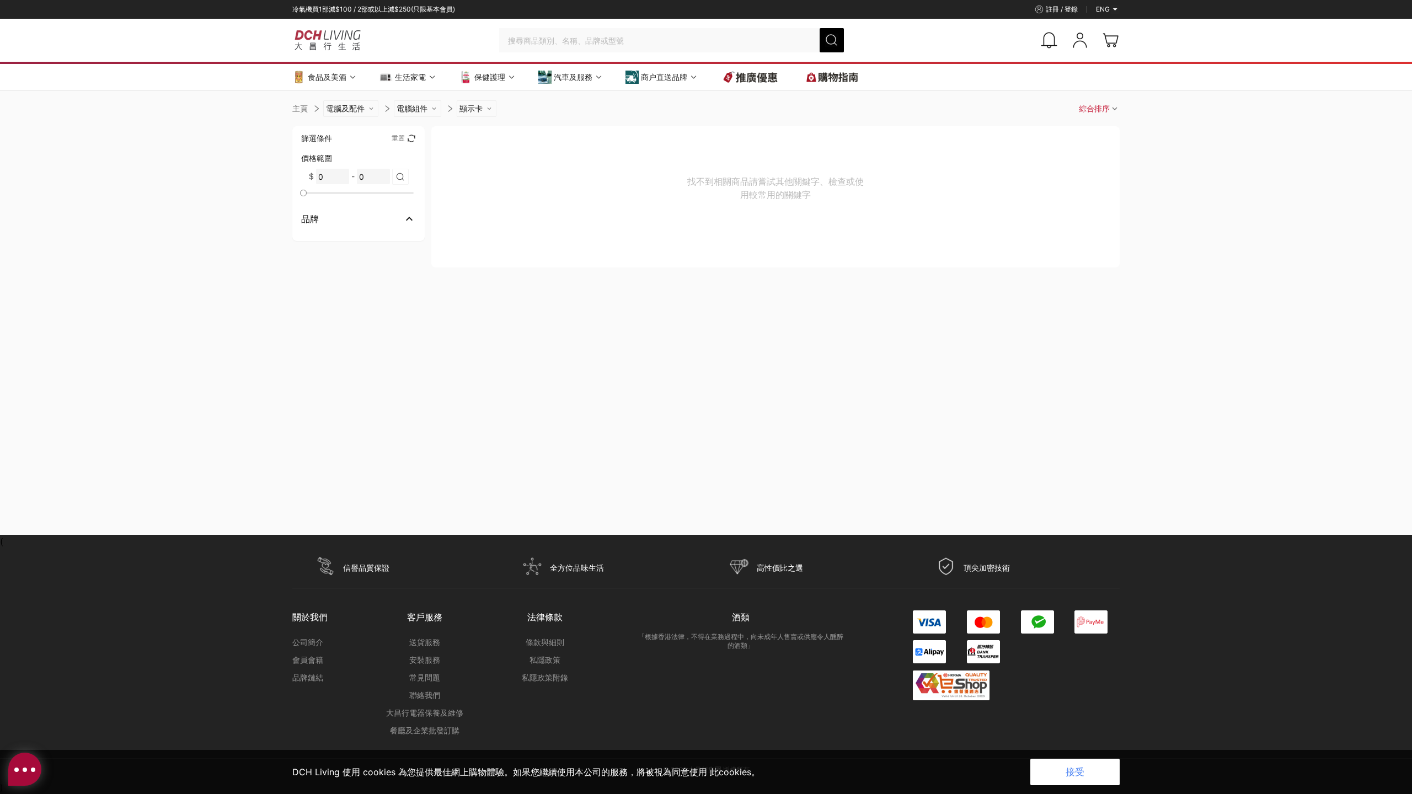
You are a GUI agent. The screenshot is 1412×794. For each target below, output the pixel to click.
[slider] (303, 193)
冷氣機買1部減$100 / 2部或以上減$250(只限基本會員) (373, 9)
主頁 (300, 108)
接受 (1075, 771)
